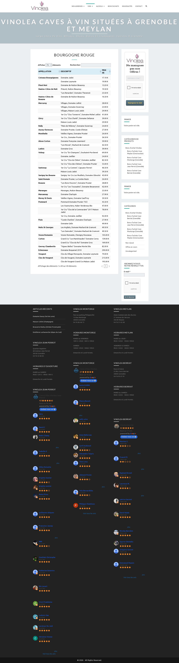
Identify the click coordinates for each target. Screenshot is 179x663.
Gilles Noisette (45, 467)
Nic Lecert (43, 586)
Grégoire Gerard (126, 550)
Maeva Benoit (84, 401)
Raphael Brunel (126, 473)
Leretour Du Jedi (46, 626)
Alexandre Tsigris (86, 454)
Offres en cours (131, 247)
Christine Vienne (45, 637)
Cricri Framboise (45, 602)
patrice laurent (126, 499)
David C (42, 427)
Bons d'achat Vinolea (134, 148)
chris (41, 414)
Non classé (130, 243)
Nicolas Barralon (126, 531)
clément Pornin (85, 475)
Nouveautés (127, 6)
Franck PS (124, 457)
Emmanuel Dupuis (127, 563)
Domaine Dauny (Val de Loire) (44, 316)
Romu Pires (43, 494)
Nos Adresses (77, 6)
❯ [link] (109, 266)
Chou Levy (83, 462)
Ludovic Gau (44, 615)
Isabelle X (43, 451)
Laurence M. (124, 484)
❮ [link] (102, 266)
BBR (40, 542)
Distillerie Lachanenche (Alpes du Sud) (47, 332)
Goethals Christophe (47, 557)
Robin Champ (44, 436)
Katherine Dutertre (46, 570)
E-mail (127, 272)
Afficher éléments (49, 65)
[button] (59, 71)
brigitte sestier (45, 486)
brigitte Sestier (45, 478)
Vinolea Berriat (127, 425)
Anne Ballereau (85, 435)
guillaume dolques (46, 513)
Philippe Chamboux (87, 504)
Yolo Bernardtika (86, 491)
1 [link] (105, 266)
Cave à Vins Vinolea (88, 369)
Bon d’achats (113, 6)
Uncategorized (131, 251)
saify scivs (83, 419)
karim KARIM (84, 385)
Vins (89, 6)
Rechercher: (75, 65)
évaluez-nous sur (47, 409)
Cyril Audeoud (85, 446)
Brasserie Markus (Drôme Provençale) (47, 327)
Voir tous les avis (49, 654)
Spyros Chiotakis (126, 542)
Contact (138, 6)
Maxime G (124, 441)
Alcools (99, 6)
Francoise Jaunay (46, 526)
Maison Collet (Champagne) (43, 322)
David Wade (124, 513)
